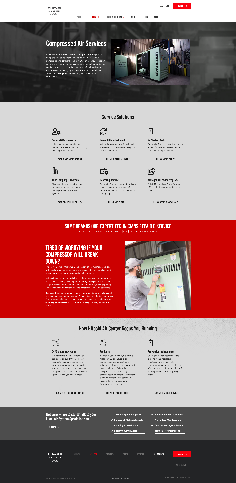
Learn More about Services (70, 159)
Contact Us (54, 426)
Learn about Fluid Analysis (70, 202)
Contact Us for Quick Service (70, 392)
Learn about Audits (165, 159)
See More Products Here (118, 392)
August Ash (125, 478)
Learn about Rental (118, 202)
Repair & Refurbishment (118, 159)
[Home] (54, 10)
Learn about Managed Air (165, 202)
